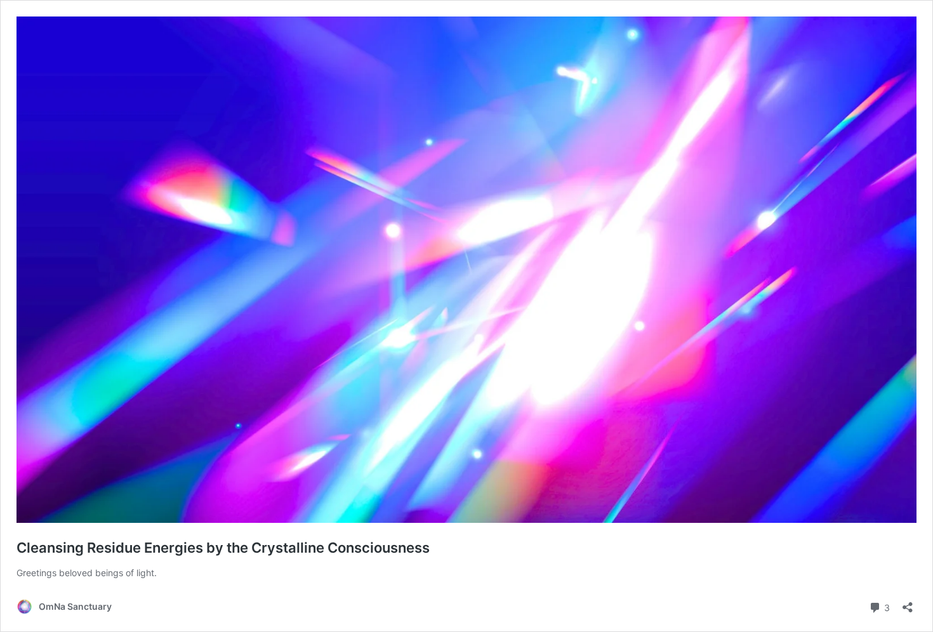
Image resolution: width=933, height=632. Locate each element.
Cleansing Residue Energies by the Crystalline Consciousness (223, 547)
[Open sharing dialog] (907, 603)
